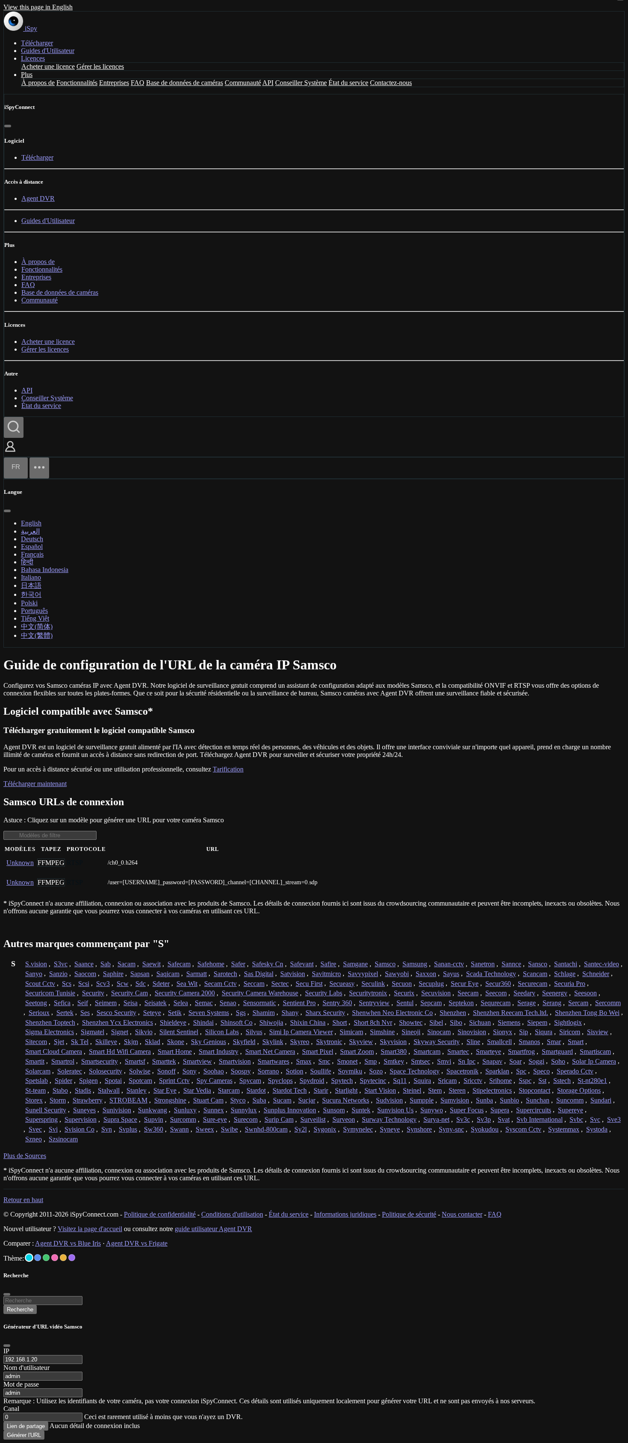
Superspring (41, 1119)
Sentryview (374, 1002)
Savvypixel (363, 973)
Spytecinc (373, 1080)
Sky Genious (208, 1041)
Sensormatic (259, 1002)
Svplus (128, 1129)
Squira (422, 1080)
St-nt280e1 (592, 1080)
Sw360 (153, 1129)
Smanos (529, 1041)
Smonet (347, 1061)
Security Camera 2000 (185, 993)
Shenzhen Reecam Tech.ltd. (510, 1012)
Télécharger (37, 43)
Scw (123, 983)
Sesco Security (116, 1012)
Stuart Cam (208, 1100)
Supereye (570, 1110)
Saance (84, 964)
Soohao (213, 1071)
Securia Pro (569, 983)
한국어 (31, 594)
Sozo (376, 1071)
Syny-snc (451, 1129)
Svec (35, 1129)
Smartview (197, 1061)
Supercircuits (533, 1110)
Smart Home (175, 1051)
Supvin (153, 1119)
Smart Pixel (317, 1051)
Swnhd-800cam (266, 1129)
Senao (228, 1002)
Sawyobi (397, 973)
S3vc (60, 964)
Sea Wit (186, 983)
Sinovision (472, 1031)
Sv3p (484, 1119)
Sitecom (36, 1041)
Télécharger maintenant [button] (35, 783)
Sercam (578, 1002)
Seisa (130, 1002)
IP (6, 1351)
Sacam (126, 964)
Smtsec (420, 1061)
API (267, 82)
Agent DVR (38, 198)
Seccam (254, 983)
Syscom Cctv (523, 1129)
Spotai (113, 1080)
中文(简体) (37, 626)
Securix (404, 993)
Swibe (229, 1129)
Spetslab (36, 1080)
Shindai (203, 1022)
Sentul (405, 1002)
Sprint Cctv (174, 1080)
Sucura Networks (345, 1100)
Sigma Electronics (49, 1031)
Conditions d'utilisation (232, 1214)
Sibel (436, 1022)
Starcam (229, 1090)
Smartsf (135, 1061)
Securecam (532, 983)
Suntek (361, 1110)
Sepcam (431, 1002)
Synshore (419, 1129)
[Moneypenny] (54, 1257)
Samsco (385, 964)
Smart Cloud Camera (53, 1051)
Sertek (64, 1012)
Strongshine (170, 1100)
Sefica (62, 1002)
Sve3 (614, 1119)
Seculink (373, 983)
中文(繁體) (37, 635)
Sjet (59, 1041)
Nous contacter (462, 1214)
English (31, 523)
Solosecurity (105, 1071)
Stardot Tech (290, 1090)
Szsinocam (63, 1139)
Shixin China (308, 1022)
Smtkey (394, 1061)
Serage (526, 1002)
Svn (106, 1129)
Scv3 (103, 983)
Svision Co (79, 1129)
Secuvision (436, 993)
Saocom (85, 973)
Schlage (564, 973)
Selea (180, 1002)
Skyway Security (437, 1041)
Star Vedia (197, 1090)
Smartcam (427, 1051)
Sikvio (144, 1031)
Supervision (81, 1119)
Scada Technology (491, 973)
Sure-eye (215, 1119)
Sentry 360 (337, 1002)
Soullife (320, 1071)
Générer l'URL (24, 1435)
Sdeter (161, 983)
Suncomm (570, 1100)
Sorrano (268, 1071)
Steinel (412, 1090)
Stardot (256, 1090)
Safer (238, 964)
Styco (238, 1100)
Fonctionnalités (76, 82)
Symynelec (358, 1129)
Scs (66, 983)
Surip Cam (278, 1119)
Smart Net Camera (270, 1051)
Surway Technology (389, 1119)
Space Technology (415, 1071)
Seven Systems (208, 1012)
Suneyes (84, 1110)
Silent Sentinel (178, 1031)
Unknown (20, 862)
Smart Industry (218, 1051)
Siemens (509, 1022)
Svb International (539, 1119)
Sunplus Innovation (290, 1110)
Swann (179, 1129)
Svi (53, 1129)
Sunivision (117, 1110)
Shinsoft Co (236, 1022)
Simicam (351, 1031)
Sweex (205, 1129)
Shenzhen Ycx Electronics (117, 1022)
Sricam (447, 1080)
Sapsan (140, 973)
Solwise (139, 1071)
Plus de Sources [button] (24, 1155)
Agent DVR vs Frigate (136, 1243)
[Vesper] (71, 1257)
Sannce (511, 964)
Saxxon (426, 973)
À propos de (38, 82)
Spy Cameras (214, 1080)
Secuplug (431, 983)
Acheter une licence (48, 66)
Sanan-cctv (449, 964)
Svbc (576, 1119)
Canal (11, 1408)
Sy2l (300, 1129)
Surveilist (313, 1119)
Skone (175, 1041)
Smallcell (499, 1041)
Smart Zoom (357, 1051)
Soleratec (69, 1071)
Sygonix (325, 1129)
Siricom (569, 1031)
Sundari (600, 1100)
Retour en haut (23, 1199)
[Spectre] (29, 1257)
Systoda (596, 1129)
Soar (515, 1061)
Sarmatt (196, 973)
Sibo (456, 1022)
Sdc (140, 983)
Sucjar (306, 1100)
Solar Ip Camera (594, 1061)
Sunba (484, 1100)
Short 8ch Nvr (373, 1022)
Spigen (88, 1080)
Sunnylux (244, 1110)
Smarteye (488, 1051)
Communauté (243, 82)
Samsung (414, 964)
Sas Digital (258, 973)
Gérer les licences (100, 66)
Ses (85, 1012)
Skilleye (106, 1041)
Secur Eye (464, 983)
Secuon (402, 983)
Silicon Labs (222, 1031)
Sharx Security (325, 1012)
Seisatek (155, 1002)
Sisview (597, 1031)
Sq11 (400, 1080)
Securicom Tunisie (50, 993)
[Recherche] (13, 427)
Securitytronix (368, 993)
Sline (473, 1041)
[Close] (6, 1345)
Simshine (382, 1031)
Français (32, 554)
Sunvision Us (395, 1110)
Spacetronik (462, 1071)
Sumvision (454, 1100)
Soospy (241, 1071)
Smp (370, 1061)
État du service (348, 82)
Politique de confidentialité (160, 1214)
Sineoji (411, 1031)
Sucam (282, 1100)
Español (32, 546)
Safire (328, 964)
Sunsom (334, 1110)
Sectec (280, 983)
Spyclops (280, 1080)
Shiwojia (271, 1022)
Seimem (106, 1002)
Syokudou (485, 1129)
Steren (457, 1090)
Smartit (34, 1061)
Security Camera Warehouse (260, 993)
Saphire (113, 973)
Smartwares (273, 1061)
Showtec (411, 1022)
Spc (521, 1071)
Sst (542, 1080)
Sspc (525, 1080)
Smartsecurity (99, 1061)
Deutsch (32, 539)
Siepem (537, 1022)
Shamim (263, 1012)
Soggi (536, 1061)
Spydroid (311, 1080)
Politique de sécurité (409, 1214)
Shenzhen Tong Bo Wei (587, 1012)
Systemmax (563, 1129)
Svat (504, 1119)
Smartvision (235, 1061)
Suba (259, 1100)
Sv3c (463, 1119)
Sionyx (502, 1031)
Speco (541, 1071)
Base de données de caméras (184, 82)
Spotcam (140, 1080)
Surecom (246, 1119)
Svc (595, 1119)
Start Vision (380, 1090)
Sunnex (213, 1110)
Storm (58, 1100)
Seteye (152, 1012)
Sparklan (497, 1071)
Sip (523, 1031)
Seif (82, 1002)
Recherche (20, 1309)
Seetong (36, 1002)
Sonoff (166, 1071)
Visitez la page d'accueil (90, 1228)
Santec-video (601, 964)
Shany (290, 1012)
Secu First (309, 983)
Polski (29, 603)
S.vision (36, 964)
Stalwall (109, 1090)
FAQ (137, 82)
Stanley (136, 1090)
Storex (34, 1100)
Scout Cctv (40, 983)
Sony (189, 1071)
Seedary (524, 993)
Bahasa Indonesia (44, 569)
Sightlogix (568, 1022)
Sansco (537, 964)
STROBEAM (128, 1100)
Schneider (595, 973)
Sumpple (422, 1100)
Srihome (500, 1080)
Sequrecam (496, 1002)
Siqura (543, 1031)
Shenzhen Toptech (50, 1022)
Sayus (451, 973)
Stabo (60, 1090)
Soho (558, 1061)
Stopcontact (534, 1090)
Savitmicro (326, 973)
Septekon (461, 1002)
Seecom (496, 993)
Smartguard (557, 1051)
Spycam (250, 1080)
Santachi (565, 964)
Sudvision (389, 1100)
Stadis (83, 1090)
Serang (552, 1002)
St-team (35, 1090)
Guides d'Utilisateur (47, 50)
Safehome (210, 964)
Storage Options (579, 1090)
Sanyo (33, 973)
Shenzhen (453, 1012)
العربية (30, 531)
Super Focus (467, 1110)
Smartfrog (521, 1051)
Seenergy (554, 993)
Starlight (346, 1090)
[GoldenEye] (63, 1257)
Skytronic (329, 1041)
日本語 (31, 585)
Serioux (39, 1012)
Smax (303, 1061)
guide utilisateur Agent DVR (213, 1228)
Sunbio (509, 1100)
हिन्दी (27, 562)
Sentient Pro (299, 1002)
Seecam (468, 993)
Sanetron (483, 964)
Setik (175, 1012)
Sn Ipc (466, 1061)
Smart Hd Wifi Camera (120, 1051)
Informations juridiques (345, 1214)
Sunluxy (185, 1110)
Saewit (151, 964)
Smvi (444, 1061)
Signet (119, 1031)
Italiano (31, 577)
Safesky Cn (267, 964)
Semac (204, 1002)
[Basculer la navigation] (39, 468)
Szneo (33, 1139)
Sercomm (608, 1002)
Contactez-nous (391, 82)
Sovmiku (350, 1071)
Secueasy (342, 983)
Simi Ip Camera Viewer (301, 1031)
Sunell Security (45, 1110)
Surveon (343, 1119)
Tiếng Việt (35, 618)
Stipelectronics (492, 1090)
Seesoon (585, 993)
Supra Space (120, 1119)
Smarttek (164, 1061)
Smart (576, 1041)
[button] (10, 452)
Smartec (458, 1051)
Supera (499, 1110)
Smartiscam (595, 1051)
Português (34, 610)
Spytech (342, 1080)
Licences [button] (33, 58)
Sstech (562, 1080)
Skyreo (299, 1041)
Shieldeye (173, 1022)
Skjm (131, 1041)
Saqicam (167, 973)
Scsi (83, 983)
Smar (554, 1041)
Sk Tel (79, 1041)
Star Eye (164, 1090)
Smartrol (62, 1061)
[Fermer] (7, 126)
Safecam (179, 964)
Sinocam (439, 1031)
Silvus (254, 1031)
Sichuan (480, 1022)
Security (93, 993)
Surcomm (183, 1119)
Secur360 (498, 983)
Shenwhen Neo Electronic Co (392, 1012)
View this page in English (38, 7)
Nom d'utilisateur (26, 1367)
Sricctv (473, 1080)
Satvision (292, 973)
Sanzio (58, 973)
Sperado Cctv (575, 1071)
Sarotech (225, 973)
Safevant (302, 964)
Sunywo (431, 1110)
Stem (435, 1090)
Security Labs (323, 993)
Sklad (152, 1041)
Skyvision (393, 1041)
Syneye (390, 1129)
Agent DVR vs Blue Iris (68, 1243)
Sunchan (537, 1100)
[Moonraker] (37, 1257)
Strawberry (88, 1100)
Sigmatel (92, 1031)
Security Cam (129, 993)
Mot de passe (21, 1384)
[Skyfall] (46, 1257)
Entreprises (114, 82)
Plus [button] (26, 74)
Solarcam (37, 1071)
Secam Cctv (220, 983)
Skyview (361, 1041)
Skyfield (244, 1041)
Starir (321, 1090)
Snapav (492, 1061)
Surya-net (436, 1119)
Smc (324, 1061)
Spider (63, 1080)
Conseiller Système (301, 82)
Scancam (535, 973)
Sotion (294, 1071)
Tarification (228, 769)
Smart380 (394, 1051)
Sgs (241, 1012)
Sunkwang (152, 1110)
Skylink (272, 1041)
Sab (105, 964)
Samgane (355, 964)
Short (339, 1022)
